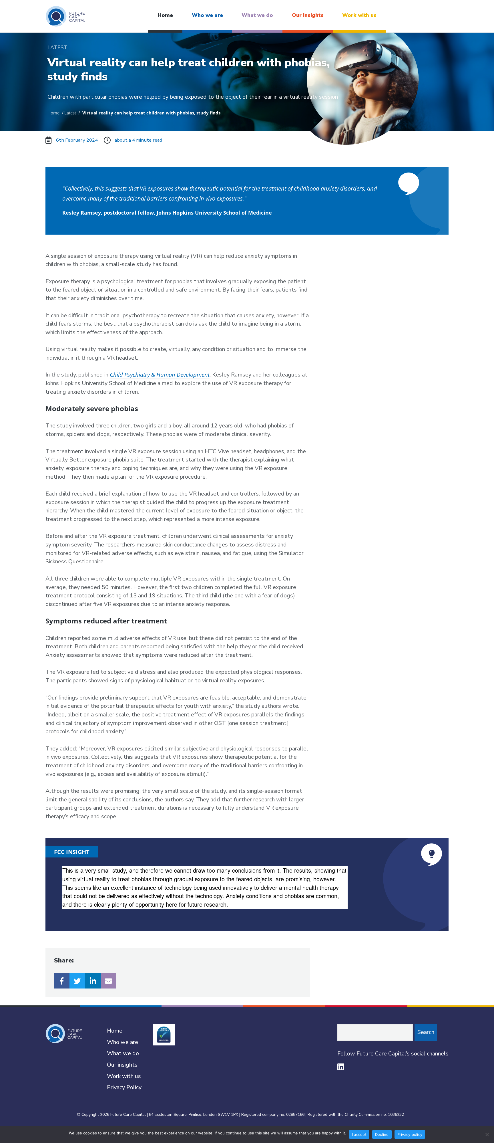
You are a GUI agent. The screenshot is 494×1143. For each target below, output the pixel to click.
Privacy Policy (124, 1087)
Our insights (122, 1065)
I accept (359, 1134)
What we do (257, 15)
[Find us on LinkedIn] (340, 1066)
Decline (382, 1134)
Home (165, 15)
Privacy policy (410, 1134)
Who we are (207, 15)
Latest (70, 113)
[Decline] (487, 1134)
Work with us (359, 15)
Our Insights (308, 15)
